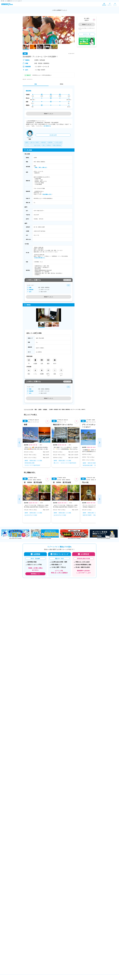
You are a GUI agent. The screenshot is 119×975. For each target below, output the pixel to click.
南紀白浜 (37, 419)
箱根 (94, 477)
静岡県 (31, 477)
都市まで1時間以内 (47, 145)
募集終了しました (48, 113)
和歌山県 (32, 419)
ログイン (85, 34)
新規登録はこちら (35, 573)
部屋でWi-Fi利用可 (34, 142)
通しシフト (56, 462)
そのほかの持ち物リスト (39, 257)
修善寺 (35, 477)
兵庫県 (89, 419)
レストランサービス (34, 422)
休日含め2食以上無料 (29, 462)
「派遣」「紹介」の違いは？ (40, 167)
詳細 (36, 84)
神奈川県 (90, 477)
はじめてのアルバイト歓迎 (31, 515)
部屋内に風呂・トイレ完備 (36, 460)
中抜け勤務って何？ (47, 194)
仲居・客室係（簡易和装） (36, 479)
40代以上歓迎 (58, 142)
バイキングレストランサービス (95, 422)
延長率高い (50, 142)
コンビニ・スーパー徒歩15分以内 (32, 145)
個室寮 (26, 142)
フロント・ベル (62, 422)
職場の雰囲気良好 (57, 145)
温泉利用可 (43, 142)
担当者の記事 (53, 135)
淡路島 (93, 419)
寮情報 (61, 84)
